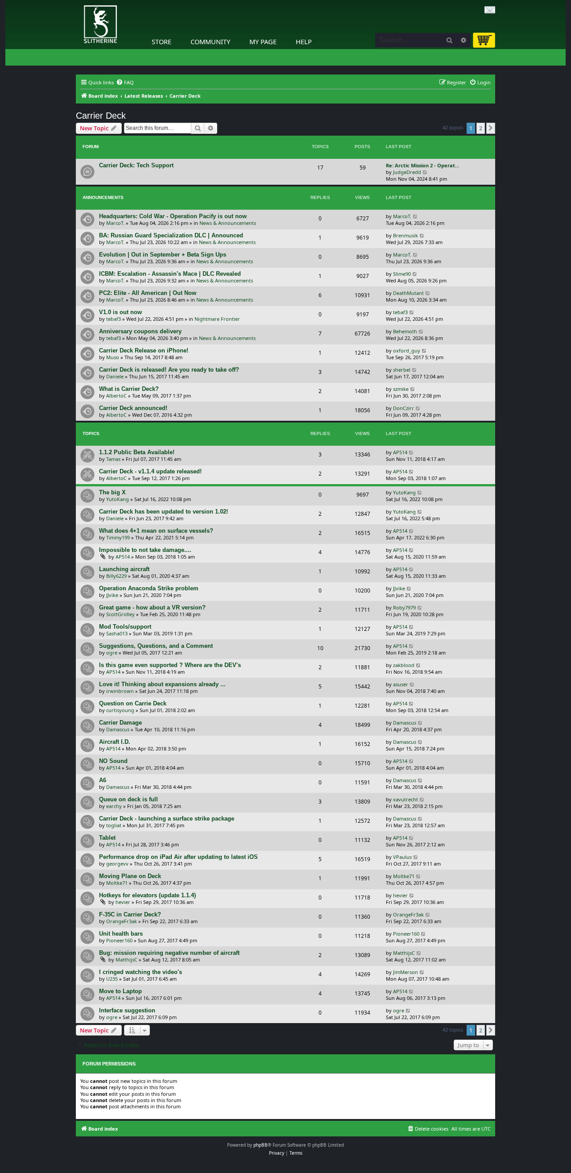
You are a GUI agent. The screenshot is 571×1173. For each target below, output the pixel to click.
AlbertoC (116, 395)
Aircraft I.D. (114, 741)
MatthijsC (126, 959)
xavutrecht (405, 799)
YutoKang (117, 499)
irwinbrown (120, 691)
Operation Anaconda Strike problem (149, 588)
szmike (401, 388)
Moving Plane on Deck (130, 876)
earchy (114, 806)
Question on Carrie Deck (132, 703)
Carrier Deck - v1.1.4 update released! (150, 471)
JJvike (112, 595)
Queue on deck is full (128, 799)
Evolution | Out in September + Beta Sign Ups (162, 254)
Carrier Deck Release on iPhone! (143, 350)
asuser (400, 684)
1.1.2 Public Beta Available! (136, 452)
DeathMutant (408, 293)
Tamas (113, 459)
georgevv (117, 863)
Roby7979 (404, 607)
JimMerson (405, 972)
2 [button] (480, 128)
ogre (111, 652)
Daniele (115, 376)
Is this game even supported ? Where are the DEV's (170, 665)
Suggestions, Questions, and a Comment (156, 645)
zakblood (403, 665)
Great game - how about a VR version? (152, 607)
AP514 (400, 452)
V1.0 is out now (120, 312)
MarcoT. (115, 223)
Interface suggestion (127, 1010)
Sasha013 (117, 633)
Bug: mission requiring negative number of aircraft (169, 952)
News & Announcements (227, 223)
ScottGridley (120, 614)
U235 (112, 978)
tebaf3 (113, 318)
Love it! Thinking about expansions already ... (162, 684)
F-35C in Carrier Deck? (130, 914)
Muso (112, 357)
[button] (490, 128)
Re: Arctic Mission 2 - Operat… (422, 165)
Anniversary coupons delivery (140, 331)
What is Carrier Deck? (129, 388)
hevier (123, 902)
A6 (102, 780)
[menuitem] (125, 82)
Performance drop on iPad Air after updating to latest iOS (178, 857)
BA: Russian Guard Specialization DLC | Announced (171, 235)
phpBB (260, 1145)
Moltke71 (117, 882)
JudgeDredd (407, 172)
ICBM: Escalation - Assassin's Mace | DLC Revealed (170, 273)
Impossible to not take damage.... (145, 550)
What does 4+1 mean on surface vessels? (156, 530)
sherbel (401, 369)
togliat (113, 825)
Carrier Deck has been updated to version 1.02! (163, 511)
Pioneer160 (119, 940)
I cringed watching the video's (140, 972)
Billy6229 (116, 575)
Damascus (117, 729)
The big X (112, 492)
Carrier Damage (120, 722)
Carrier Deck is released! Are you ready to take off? (169, 369)
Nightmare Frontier (217, 318)
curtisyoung (120, 710)
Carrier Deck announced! (133, 408)
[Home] (78, 2)
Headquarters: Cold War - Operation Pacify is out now (173, 216)
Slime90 (402, 273)
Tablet (107, 837)
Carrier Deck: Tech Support (136, 165)
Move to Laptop (120, 991)
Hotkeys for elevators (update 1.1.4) (147, 895)
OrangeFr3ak (121, 921)
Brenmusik (405, 235)
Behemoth (405, 331)
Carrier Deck (101, 115)
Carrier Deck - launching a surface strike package (166, 818)
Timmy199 (118, 537)
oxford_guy (406, 350)
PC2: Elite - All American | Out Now (147, 293)
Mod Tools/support (125, 626)
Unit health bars (121, 933)
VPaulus (402, 857)
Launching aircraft (124, 569)
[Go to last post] (415, 216)
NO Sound (113, 761)
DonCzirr (403, 408)
